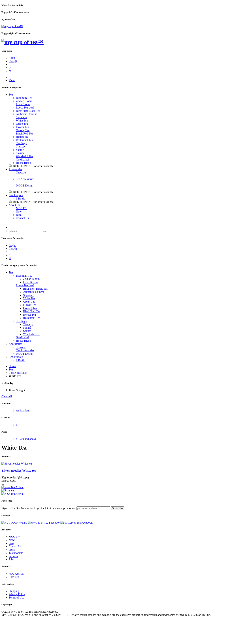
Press (12, 549)
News (19, 211)
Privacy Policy (17, 594)
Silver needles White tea (18, 470)
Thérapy (20, 146)
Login (12, 57)
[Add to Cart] (2, 484)
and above (26, 438)
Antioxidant (22, 410)
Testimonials (16, 552)
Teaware (21, 172)
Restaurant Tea (24, 140)
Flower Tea (22, 127)
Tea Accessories (25, 179)
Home (12, 366)
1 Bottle (20, 198)
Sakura (20, 153)
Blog (19, 214)
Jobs (11, 559)
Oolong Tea (22, 130)
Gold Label (22, 159)
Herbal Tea (22, 136)
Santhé (20, 149)
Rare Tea (14, 576)
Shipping (14, 591)
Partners (13, 556)
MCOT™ (21, 208)
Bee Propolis (16, 195)
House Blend (23, 162)
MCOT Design (24, 185)
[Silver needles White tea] (16, 463)
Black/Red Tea (24, 133)
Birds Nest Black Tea (28, 110)
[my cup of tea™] (12, 26)
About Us (14, 205)
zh (10, 70)
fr (9, 67)
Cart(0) (13, 61)
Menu (12, 80)
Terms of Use (16, 597)
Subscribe (117, 508)
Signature (21, 117)
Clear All (6, 396)
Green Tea (22, 123)
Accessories (15, 169)
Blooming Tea (24, 97)
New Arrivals (16, 573)
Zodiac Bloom (24, 101)
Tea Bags (21, 143)
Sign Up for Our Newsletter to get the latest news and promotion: (38, 508)
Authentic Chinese (26, 114)
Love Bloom (23, 104)
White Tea (22, 120)
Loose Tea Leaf (25, 107)
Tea (11, 94)
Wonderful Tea (24, 156)
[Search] (44, 231)
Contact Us (22, 218)
